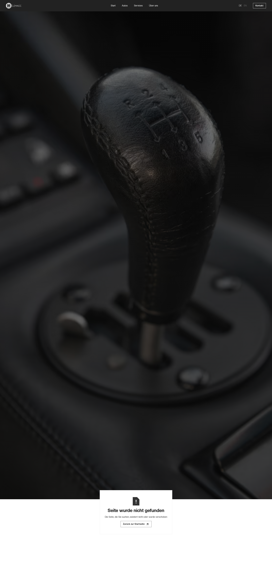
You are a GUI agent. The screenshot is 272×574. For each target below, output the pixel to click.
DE (240, 5)
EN (245, 5)
